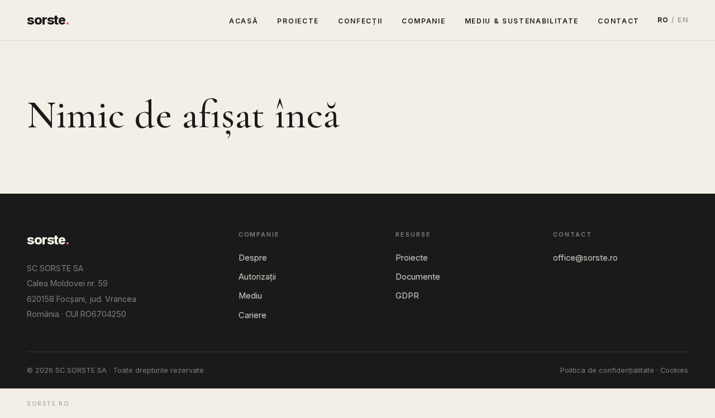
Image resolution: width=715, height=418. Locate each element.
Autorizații (257, 277)
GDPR (407, 296)
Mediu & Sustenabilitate (522, 21)
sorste (48, 20)
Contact (619, 21)
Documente (417, 277)
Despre (253, 258)
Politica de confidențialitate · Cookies (624, 370)
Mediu (250, 296)
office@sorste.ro (585, 258)
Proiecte (297, 21)
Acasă (243, 21)
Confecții (360, 21)
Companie (423, 21)
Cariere (252, 315)
